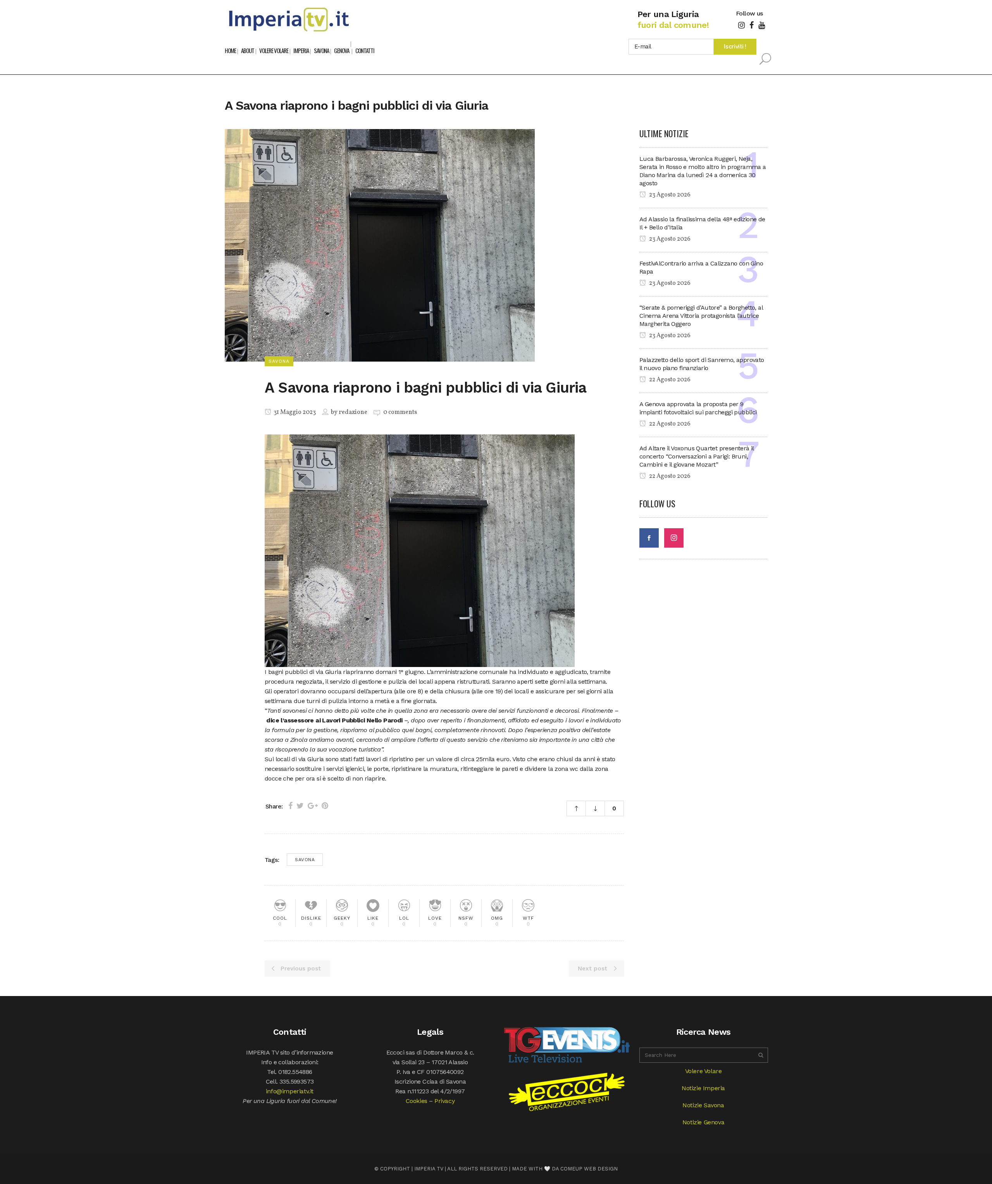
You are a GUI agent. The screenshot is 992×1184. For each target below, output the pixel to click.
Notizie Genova (703, 1122)
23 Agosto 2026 (669, 195)
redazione (353, 412)
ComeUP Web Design (589, 1169)
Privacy (444, 1101)
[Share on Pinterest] (325, 805)
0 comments (400, 412)
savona (305, 859)
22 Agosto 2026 (669, 380)
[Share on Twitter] (300, 805)
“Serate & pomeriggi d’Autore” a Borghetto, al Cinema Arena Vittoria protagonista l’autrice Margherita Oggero (701, 315)
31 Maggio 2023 (294, 412)
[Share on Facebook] (290, 805)
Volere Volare (703, 1071)
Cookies (416, 1101)
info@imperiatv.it (289, 1091)
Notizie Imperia (703, 1088)
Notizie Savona (703, 1105)
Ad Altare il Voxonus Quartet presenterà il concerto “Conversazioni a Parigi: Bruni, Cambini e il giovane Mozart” (696, 456)
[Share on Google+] (313, 805)
